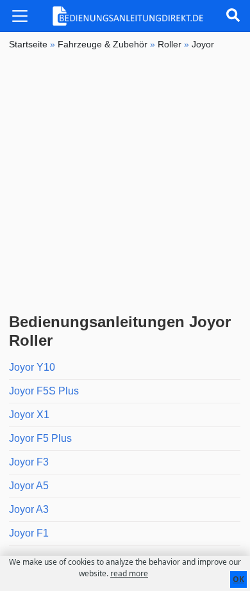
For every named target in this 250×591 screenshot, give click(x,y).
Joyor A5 (29, 485)
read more (129, 573)
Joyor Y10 (32, 367)
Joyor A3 (29, 509)
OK (238, 579)
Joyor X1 (29, 414)
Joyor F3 (29, 462)
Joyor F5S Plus (44, 390)
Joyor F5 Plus (40, 438)
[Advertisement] (125, 182)
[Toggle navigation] (19, 16)
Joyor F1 (29, 533)
